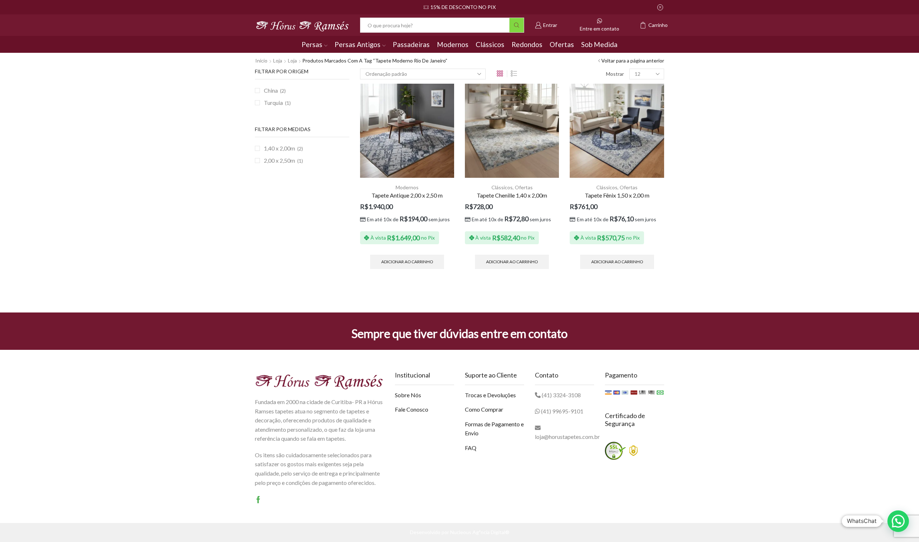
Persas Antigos (358, 44)
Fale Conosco (411, 409)
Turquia (273, 102)
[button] (898, 521)
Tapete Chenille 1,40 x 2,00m (512, 195)
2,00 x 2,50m (279, 160)
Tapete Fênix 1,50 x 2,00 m (617, 195)
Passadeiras (411, 44)
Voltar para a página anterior (632, 60)
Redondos (527, 44)
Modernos (452, 44)
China (271, 90)
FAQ (470, 447)
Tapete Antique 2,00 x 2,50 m (407, 195)
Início (261, 60)
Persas (312, 44)
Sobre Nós (408, 395)
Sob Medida (599, 44)
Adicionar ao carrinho (407, 261)
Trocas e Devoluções (490, 395)
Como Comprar (484, 409)
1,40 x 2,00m (279, 148)
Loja (277, 60)
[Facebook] (258, 499)
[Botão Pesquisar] (516, 25)
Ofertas (562, 44)
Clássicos (490, 44)
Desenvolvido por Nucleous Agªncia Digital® (459, 532)
